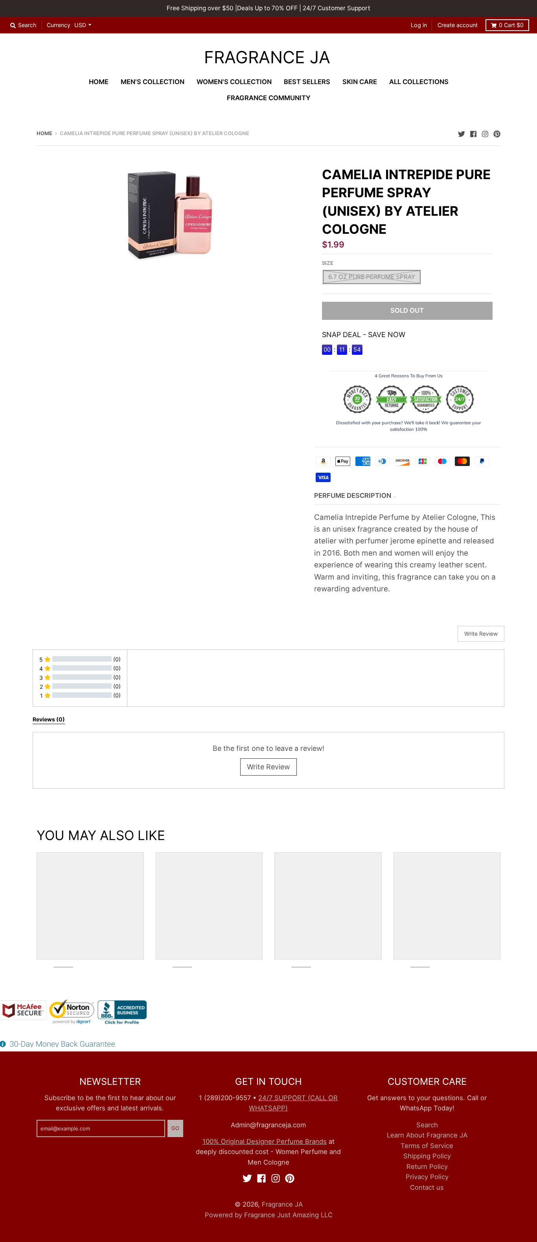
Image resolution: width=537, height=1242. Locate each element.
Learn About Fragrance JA (427, 1135)
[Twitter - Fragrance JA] (461, 132)
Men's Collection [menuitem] (152, 82)
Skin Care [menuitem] (359, 82)
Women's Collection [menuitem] (234, 82)
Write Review (268, 767)
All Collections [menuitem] (419, 82)
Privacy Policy (427, 1177)
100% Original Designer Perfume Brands (264, 1141)
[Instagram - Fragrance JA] (485, 132)
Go (175, 1128)
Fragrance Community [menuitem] (269, 98)
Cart (511, 25)
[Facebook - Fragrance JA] (473, 132)
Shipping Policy (427, 1156)
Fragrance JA (267, 57)
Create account (458, 25)
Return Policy (427, 1166)
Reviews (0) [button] (49, 719)
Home (44, 133)
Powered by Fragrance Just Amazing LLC (269, 1215)
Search (427, 1125)
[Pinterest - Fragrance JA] (496, 132)
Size (327, 263)
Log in (419, 25)
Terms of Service (427, 1146)
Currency (58, 25)
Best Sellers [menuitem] (307, 82)
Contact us (427, 1187)
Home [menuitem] (99, 82)
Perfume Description (352, 495)
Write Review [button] (481, 633)
